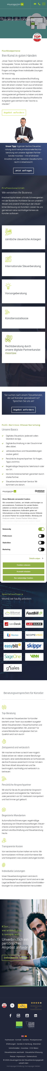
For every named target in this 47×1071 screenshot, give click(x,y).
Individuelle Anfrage (16, 957)
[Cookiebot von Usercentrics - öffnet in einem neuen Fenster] (34, 491)
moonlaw (10, 353)
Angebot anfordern (14, 112)
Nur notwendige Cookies (23, 578)
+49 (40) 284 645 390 (39, 4)
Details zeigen (34, 558)
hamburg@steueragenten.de (35, 4)
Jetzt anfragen (23, 170)
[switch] (41, 536)
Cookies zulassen (23, 565)
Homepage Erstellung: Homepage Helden (23, 1066)
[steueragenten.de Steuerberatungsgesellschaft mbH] (15, 4)
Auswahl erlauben (23, 571)
